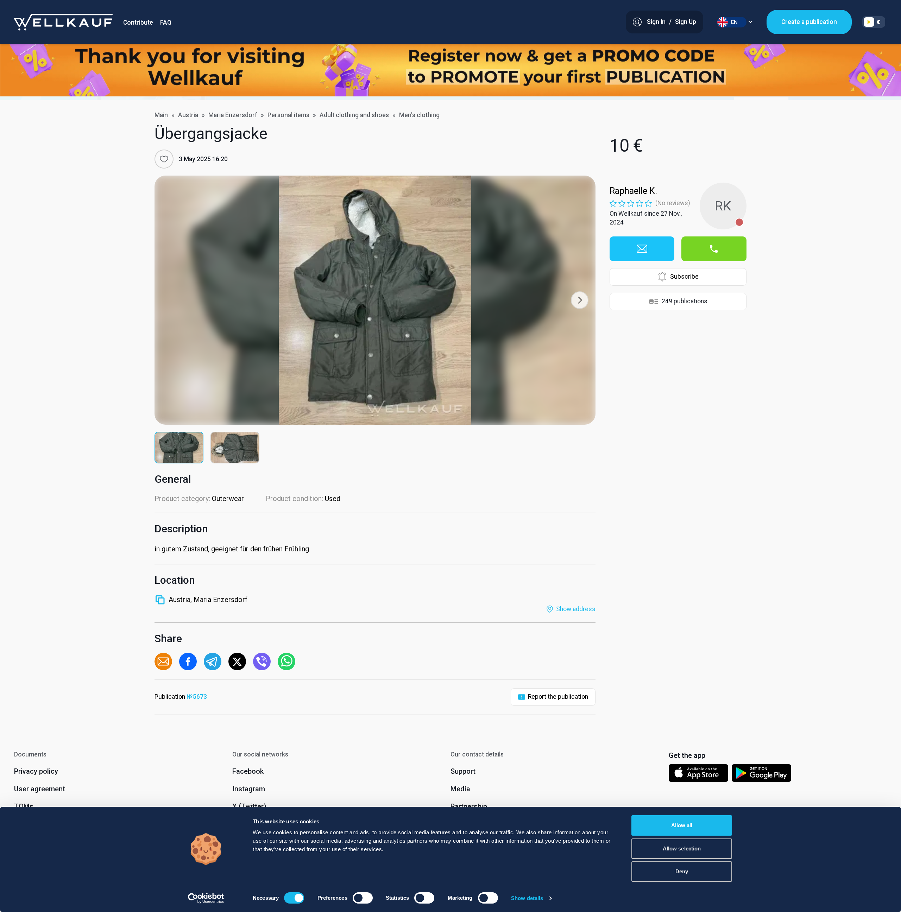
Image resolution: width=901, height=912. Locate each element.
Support (462, 771)
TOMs (23, 806)
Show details (527, 898)
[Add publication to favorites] (164, 159)
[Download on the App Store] (698, 774)
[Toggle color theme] (873, 22)
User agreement (39, 789)
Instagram (248, 789)
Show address (576, 609)
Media (460, 789)
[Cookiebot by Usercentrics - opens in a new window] (206, 898)
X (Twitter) (249, 806)
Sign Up (685, 21)
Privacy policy (36, 771)
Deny (681, 871)
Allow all (682, 825)
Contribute (138, 22)
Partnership (468, 806)
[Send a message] (642, 248)
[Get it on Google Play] (762, 774)
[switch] (363, 898)
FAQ (165, 22)
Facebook (248, 771)
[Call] (713, 248)
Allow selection (682, 848)
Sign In (656, 21)
